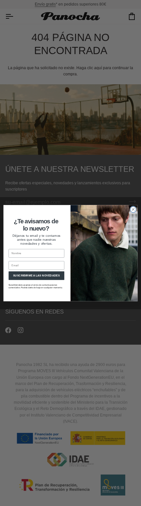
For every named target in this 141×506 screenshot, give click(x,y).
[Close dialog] (133, 209)
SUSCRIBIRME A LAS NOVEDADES (36, 275)
